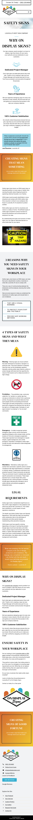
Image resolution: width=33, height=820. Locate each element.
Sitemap (22, 818)
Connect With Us (9, 773)
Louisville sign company (11, 585)
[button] (16, 304)
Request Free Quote (10, 807)
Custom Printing (9, 802)
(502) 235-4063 (25, 2)
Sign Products (9, 795)
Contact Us (8, 811)
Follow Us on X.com (10, 767)
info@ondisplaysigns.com (12, 770)
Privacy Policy (12, 818)
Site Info (18, 818)
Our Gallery (8, 805)
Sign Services (9, 798)
